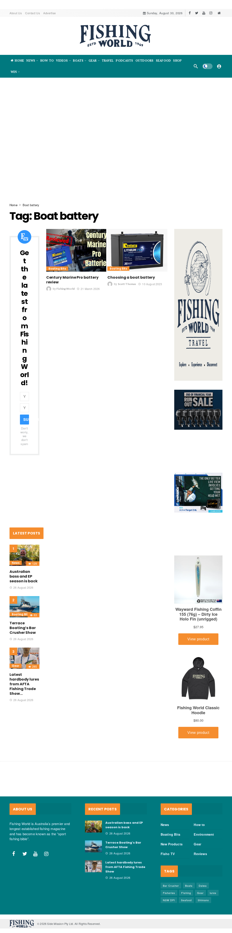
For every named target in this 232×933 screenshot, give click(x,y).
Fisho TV (168, 853)
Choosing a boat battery (131, 277)
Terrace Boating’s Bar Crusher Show (23, 627)
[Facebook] (190, 13)
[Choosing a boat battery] (137, 250)
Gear (15, 666)
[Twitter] (197, 13)
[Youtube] (204, 13)
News (15, 563)
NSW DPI (169, 900)
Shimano (203, 900)
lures (213, 893)
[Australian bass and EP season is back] (24, 555)
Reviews (200, 853)
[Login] (219, 66)
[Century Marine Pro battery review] (76, 250)
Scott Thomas (127, 284)
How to (199, 824)
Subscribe (26, 419)
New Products (172, 844)
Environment (204, 834)
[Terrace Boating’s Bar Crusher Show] (24, 606)
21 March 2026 (90, 289)
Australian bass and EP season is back (24, 576)
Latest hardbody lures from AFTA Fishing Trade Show (125, 867)
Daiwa (203, 885)
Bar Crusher (171, 885)
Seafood (186, 900)
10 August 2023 (152, 284)
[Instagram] (211, 13)
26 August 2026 (23, 587)
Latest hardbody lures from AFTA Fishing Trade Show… (24, 684)
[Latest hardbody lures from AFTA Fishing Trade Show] (24, 658)
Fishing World (65, 289)
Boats (189, 885)
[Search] (195, 66)
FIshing (186, 893)
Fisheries (169, 893)
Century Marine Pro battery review (72, 280)
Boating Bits (57, 269)
